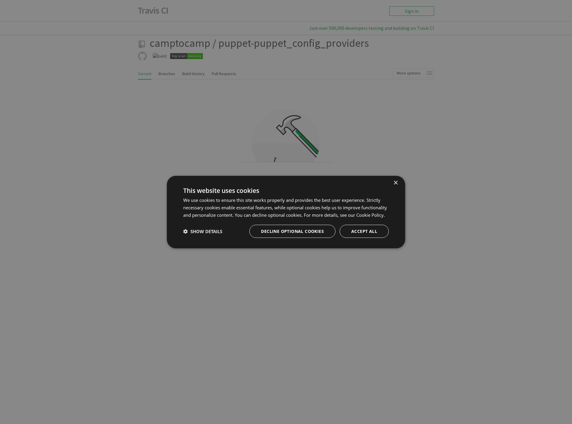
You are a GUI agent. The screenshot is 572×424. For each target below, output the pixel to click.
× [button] (395, 183)
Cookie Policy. (370, 215)
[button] (202, 231)
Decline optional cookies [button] (292, 231)
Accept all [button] (364, 231)
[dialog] (286, 212)
